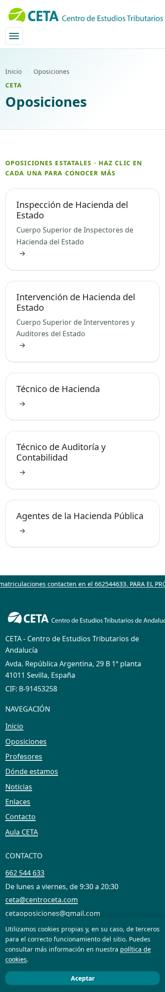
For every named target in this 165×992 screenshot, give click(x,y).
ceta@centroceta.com (41, 900)
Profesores (23, 756)
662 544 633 (24, 873)
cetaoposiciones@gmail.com (52, 913)
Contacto (20, 816)
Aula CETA (21, 832)
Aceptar (83, 978)
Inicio (13, 71)
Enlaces (17, 802)
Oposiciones (26, 741)
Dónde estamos (31, 771)
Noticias (18, 787)
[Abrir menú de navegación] (14, 36)
